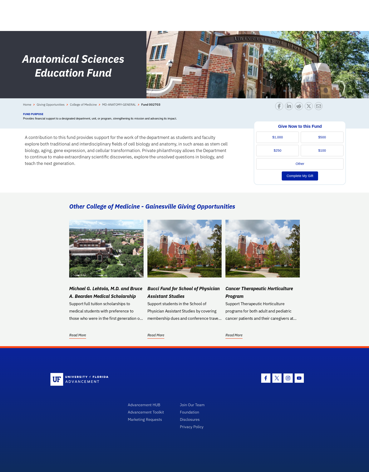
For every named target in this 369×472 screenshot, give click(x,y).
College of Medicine (83, 104)
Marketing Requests (145, 419)
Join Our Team (192, 404)
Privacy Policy (192, 426)
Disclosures (190, 419)
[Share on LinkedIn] (290, 107)
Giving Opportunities (51, 104)
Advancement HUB (144, 404)
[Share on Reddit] (300, 107)
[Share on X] (310, 107)
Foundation (189, 412)
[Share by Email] (319, 107)
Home (27, 104)
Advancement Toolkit (146, 412)
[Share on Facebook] (280, 107)
